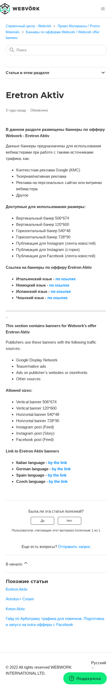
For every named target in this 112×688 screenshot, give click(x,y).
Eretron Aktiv (17, 589)
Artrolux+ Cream (20, 599)
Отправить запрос (74, 546)
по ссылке (65, 279)
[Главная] (20, 8)
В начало (14, 564)
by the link (57, 462)
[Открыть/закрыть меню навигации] (103, 9)
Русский (98, 663)
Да (43, 521)
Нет (69, 521)
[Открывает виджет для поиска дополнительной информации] (85, 678)
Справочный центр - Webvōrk (28, 26)
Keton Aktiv (15, 609)
